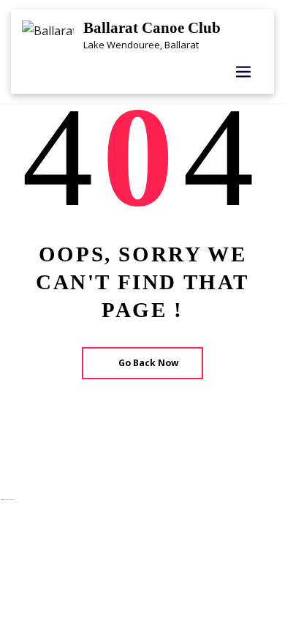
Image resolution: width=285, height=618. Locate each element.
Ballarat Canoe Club (152, 27)
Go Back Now (148, 363)
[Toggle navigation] (243, 72)
